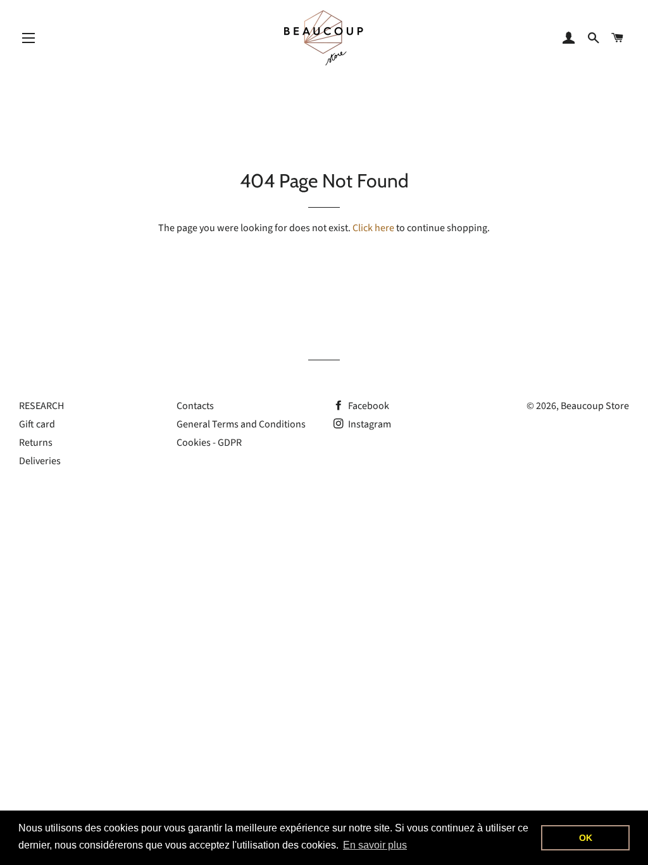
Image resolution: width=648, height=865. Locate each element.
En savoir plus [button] (375, 845)
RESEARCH (41, 406)
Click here (373, 228)
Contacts (195, 406)
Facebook (367, 406)
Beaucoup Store (595, 406)
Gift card (37, 424)
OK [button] (585, 838)
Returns (36, 443)
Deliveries (40, 461)
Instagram (368, 424)
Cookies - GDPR (209, 443)
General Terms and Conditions (241, 424)
